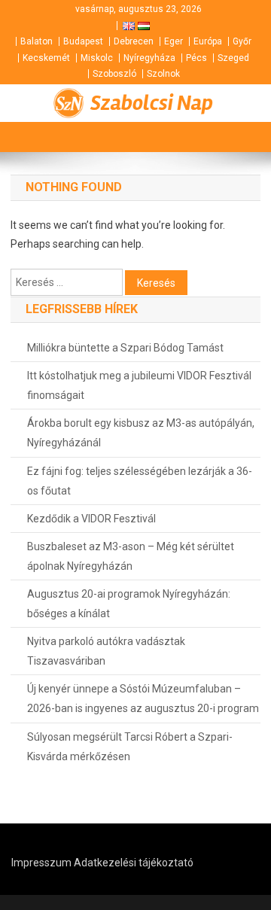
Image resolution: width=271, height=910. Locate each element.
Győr (242, 41)
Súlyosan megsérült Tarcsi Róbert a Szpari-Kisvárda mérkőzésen (130, 746)
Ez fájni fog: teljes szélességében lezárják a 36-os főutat (139, 481)
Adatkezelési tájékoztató (133, 863)
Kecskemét (46, 58)
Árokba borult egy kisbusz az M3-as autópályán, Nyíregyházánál (140, 433)
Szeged (233, 58)
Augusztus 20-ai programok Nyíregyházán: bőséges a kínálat (128, 603)
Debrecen (134, 41)
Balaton (36, 41)
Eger (173, 41)
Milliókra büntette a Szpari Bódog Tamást (125, 348)
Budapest (83, 41)
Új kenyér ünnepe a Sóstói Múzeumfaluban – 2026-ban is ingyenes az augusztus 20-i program (143, 698)
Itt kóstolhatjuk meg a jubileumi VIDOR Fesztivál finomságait (139, 385)
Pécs (196, 58)
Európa (207, 41)
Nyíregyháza (149, 58)
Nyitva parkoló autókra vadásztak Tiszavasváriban (106, 651)
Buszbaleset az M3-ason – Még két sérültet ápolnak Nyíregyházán (130, 556)
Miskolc (97, 58)
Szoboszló (114, 73)
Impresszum (41, 863)
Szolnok (163, 73)
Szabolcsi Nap (151, 103)
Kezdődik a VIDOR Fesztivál (91, 519)
